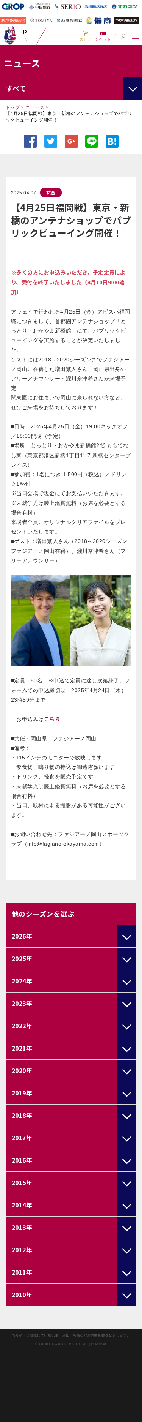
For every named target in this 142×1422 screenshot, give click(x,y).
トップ (13, 107)
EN (24, 39)
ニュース (34, 107)
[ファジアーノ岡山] (10, 35)
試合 (51, 192)
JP (25, 32)
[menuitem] (85, 36)
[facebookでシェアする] (30, 141)
